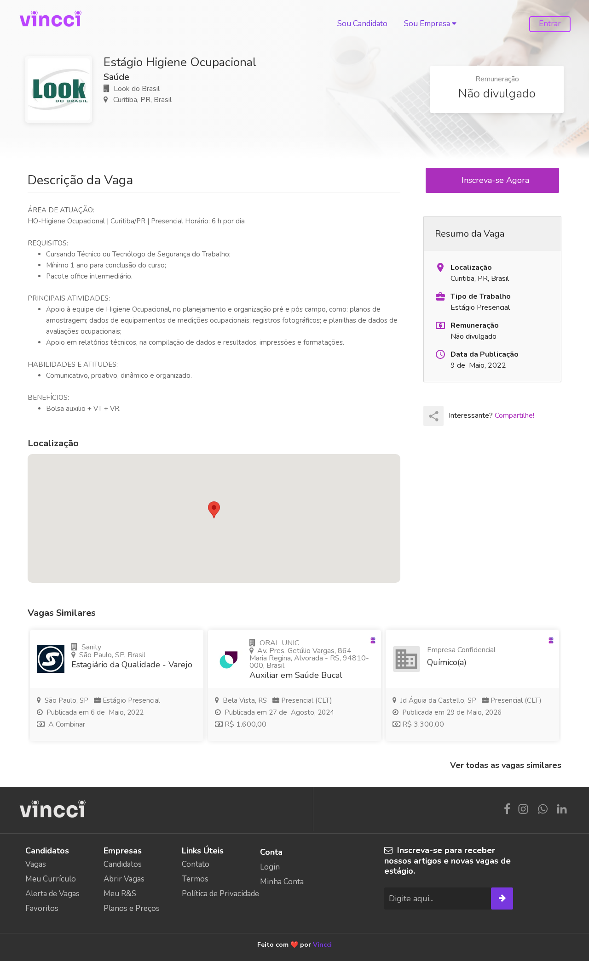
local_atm (440, 325)
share (433, 416)
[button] (214, 509)
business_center (440, 296)
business (406, 659)
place (440, 267)
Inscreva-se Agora (496, 180)
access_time (440, 354)
